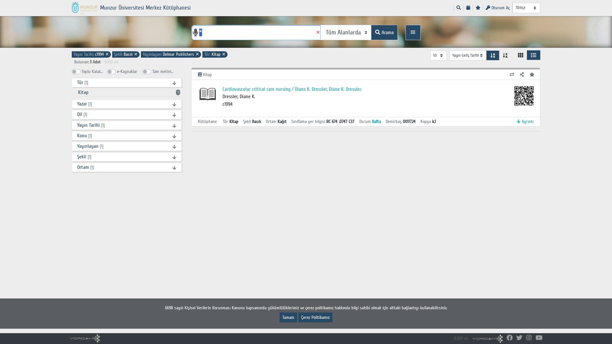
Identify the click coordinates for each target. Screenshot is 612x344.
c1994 (91, 54)
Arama (387, 32)
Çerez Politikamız (315, 317)
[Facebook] (509, 338)
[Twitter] (519, 338)
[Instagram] (529, 338)
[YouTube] (539, 338)
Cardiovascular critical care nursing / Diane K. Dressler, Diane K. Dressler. (292, 89)
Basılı (126, 54)
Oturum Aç (500, 8)
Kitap (215, 54)
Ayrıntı (527, 121)
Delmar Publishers (171, 54)
